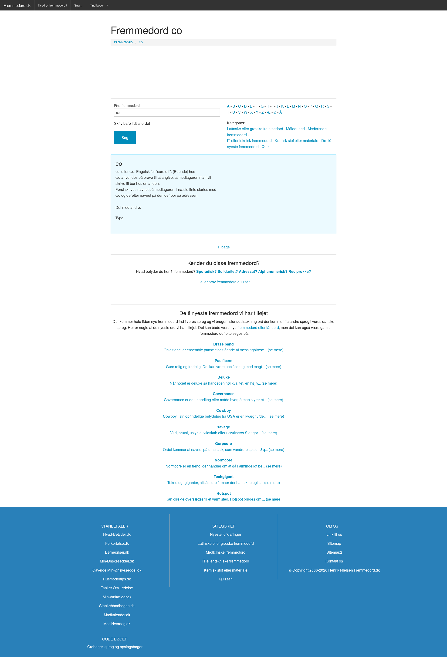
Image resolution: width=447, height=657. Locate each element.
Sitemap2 (334, 552)
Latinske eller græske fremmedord (255, 128)
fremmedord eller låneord (258, 327)
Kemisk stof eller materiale (296, 140)
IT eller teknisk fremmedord (249, 140)
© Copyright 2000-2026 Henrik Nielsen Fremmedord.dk (334, 570)
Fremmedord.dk (17, 5)
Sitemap (334, 543)
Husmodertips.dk (117, 579)
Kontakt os (334, 561)
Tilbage (223, 247)
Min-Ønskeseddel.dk (117, 561)
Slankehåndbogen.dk (117, 605)
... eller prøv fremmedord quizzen (224, 281)
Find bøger (97, 5)
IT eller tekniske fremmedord (225, 561)
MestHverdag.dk (116, 623)
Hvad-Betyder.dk (117, 534)
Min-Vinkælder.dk (117, 596)
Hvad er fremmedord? (52, 5)
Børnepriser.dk (117, 552)
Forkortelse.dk (117, 543)
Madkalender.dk (117, 614)
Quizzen (226, 579)
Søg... (78, 5)
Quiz (265, 146)
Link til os (334, 534)
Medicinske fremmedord (225, 552)
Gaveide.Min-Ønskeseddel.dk (116, 570)
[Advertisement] (279, 191)
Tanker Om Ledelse (117, 587)
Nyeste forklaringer (225, 534)
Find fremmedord (127, 105)
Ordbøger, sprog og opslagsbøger (114, 646)
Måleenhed (295, 128)
